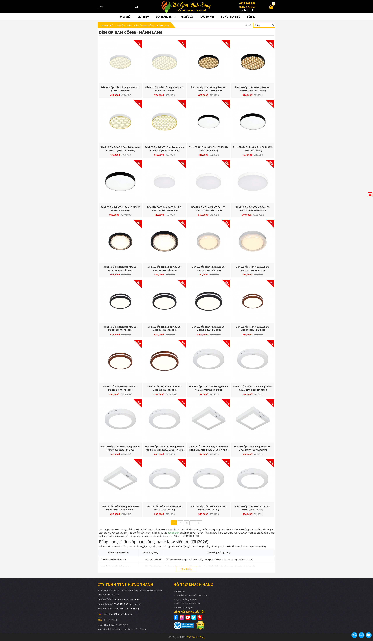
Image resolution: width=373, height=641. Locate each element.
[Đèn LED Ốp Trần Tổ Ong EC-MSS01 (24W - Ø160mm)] (120, 61)
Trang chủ (124, 16)
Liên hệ (251, 16)
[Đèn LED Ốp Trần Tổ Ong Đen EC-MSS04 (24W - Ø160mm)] (208, 61)
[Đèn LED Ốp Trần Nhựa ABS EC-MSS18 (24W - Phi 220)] (252, 241)
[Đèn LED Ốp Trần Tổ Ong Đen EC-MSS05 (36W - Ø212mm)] (252, 61)
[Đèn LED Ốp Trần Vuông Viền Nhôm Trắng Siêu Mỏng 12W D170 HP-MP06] (208, 421)
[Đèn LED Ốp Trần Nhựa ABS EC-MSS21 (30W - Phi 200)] (120, 301)
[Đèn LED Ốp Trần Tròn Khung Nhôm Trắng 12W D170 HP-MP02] (252, 361)
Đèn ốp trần (124, 25)
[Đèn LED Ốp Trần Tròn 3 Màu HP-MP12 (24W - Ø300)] (252, 480)
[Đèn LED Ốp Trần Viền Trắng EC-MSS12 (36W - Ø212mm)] (208, 181)
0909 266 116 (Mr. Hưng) (127, 608)
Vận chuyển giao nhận (186, 599)
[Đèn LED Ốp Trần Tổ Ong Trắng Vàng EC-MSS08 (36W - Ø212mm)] (164, 121)
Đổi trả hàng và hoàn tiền (188, 603)
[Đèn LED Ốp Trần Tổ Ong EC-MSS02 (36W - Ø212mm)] (164, 61)
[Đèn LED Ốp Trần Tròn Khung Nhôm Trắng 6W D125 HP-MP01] (208, 361)
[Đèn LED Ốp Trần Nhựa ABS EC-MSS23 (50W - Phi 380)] (208, 301)
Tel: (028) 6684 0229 (108, 594)
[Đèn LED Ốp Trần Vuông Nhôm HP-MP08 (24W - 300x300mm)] (120, 480)
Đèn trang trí (164, 16)
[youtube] (188, 617)
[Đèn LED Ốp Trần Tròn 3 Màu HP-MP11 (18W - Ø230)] (208, 480)
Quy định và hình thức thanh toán (192, 595)
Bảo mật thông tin (185, 607)
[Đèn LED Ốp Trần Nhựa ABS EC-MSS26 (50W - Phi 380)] (164, 361)
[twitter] (194, 617)
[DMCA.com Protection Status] (199, 625)
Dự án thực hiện (230, 16)
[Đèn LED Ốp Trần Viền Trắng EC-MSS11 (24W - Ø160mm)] (164, 181)
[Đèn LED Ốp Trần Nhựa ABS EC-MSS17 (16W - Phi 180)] (208, 241)
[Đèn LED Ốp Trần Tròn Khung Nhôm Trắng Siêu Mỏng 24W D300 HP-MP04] (164, 421)
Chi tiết (119, 63)
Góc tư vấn (207, 16)
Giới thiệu (143, 16)
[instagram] (182, 617)
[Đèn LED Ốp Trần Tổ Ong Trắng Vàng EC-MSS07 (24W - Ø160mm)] (120, 121)
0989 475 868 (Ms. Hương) (127, 603)
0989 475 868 (247, 7)
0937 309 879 (247, 3)
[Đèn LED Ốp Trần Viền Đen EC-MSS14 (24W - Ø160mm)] (208, 121)
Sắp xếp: (249, 25)
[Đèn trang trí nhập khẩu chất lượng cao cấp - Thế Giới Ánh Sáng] (186, 7)
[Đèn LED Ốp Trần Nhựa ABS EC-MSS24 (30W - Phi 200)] (252, 301)
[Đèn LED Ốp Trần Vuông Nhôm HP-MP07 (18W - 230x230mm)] (252, 421)
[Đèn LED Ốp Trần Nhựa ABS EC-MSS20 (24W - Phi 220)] (164, 241)
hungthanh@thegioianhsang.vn (119, 613)
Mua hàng (121, 63)
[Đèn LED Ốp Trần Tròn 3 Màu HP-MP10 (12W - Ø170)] (164, 480)
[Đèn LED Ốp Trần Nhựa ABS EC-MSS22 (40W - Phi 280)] (164, 301)
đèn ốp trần (173, 532)
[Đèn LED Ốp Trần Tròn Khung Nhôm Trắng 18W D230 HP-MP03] (120, 421)
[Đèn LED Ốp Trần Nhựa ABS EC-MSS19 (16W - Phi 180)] (120, 241)
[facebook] (176, 617)
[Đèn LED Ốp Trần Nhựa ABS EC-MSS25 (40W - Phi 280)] (120, 361)
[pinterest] (200, 617)
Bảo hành (180, 591)
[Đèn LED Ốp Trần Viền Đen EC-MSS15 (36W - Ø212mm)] (252, 121)
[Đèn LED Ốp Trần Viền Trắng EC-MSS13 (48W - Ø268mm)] (252, 181)
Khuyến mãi (187, 16)
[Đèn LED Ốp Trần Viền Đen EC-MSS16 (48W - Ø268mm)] (120, 181)
